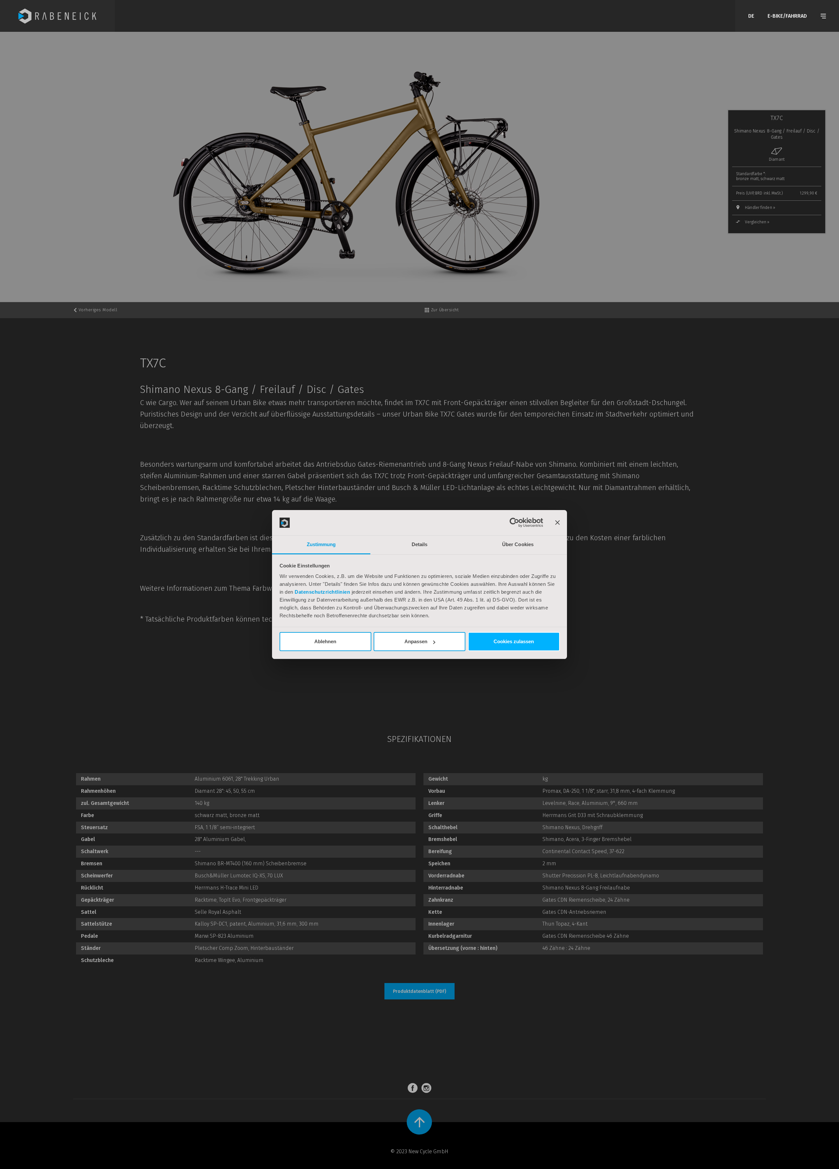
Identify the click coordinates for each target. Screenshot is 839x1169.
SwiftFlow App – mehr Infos (363, 681)
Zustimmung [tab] (321, 544)
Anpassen (415, 641)
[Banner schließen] (557, 523)
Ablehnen (325, 641)
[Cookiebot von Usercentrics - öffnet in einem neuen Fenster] (514, 523)
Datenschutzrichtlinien (322, 592)
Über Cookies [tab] (518, 544)
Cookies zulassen (514, 641)
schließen (494, 709)
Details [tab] (420, 544)
